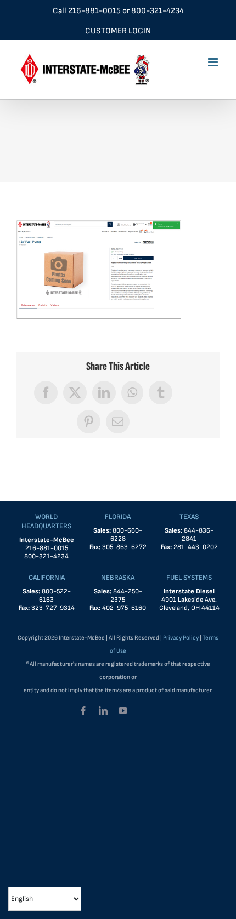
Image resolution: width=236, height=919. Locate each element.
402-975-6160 (124, 608)
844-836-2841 (197, 535)
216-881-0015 (94, 10)
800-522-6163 (55, 595)
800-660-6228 (126, 535)
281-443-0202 (195, 547)
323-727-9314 (53, 608)
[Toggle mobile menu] (214, 62)
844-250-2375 (126, 595)
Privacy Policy (181, 637)
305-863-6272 (124, 547)
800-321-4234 (157, 10)
